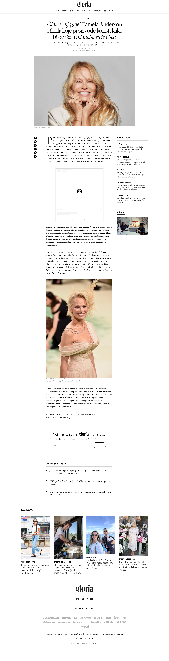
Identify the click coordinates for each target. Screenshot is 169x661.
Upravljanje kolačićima (84, 639)
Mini (90, 11)
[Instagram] (82, 599)
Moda (64, 11)
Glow (72, 11)
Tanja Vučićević (85, 48)
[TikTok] (86, 599)
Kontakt (120, 634)
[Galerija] (84, 91)
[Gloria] (84, 4)
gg (105, 11)
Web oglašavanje (76, 634)
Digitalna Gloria (86, 608)
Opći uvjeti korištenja (92, 634)
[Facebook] (77, 599)
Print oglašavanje (108, 634)
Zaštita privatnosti (62, 634)
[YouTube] (91, 599)
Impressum (49, 634)
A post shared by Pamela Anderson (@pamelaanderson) (79, 219)
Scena (57, 11)
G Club (112, 11)
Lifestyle (81, 11)
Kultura (97, 11)
